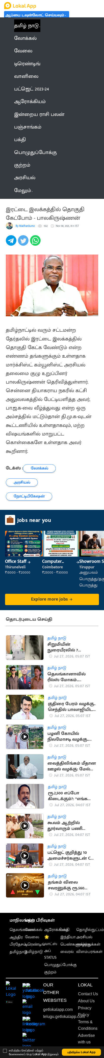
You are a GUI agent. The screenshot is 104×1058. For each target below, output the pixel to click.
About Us (86, 1001)
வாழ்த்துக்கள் (88, 944)
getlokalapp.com (58, 1009)
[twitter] (24, 243)
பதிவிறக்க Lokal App (81, 1052)
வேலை (32, 937)
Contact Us (88, 994)
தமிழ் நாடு (26, 25)
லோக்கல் (33, 929)
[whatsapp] (36, 243)
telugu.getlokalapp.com (64, 1016)
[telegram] (12, 243)
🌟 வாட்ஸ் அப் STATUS (50, 947)
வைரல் (67, 951)
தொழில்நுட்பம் (90, 929)
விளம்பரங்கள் (89, 951)
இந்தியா (67, 937)
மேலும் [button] (22, 190)
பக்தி (64, 929)
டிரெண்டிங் (35, 944)
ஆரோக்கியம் (56, 929)
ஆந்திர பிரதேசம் (18, 941)
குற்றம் (50, 972)
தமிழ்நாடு (18, 952)
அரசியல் (84, 937)
